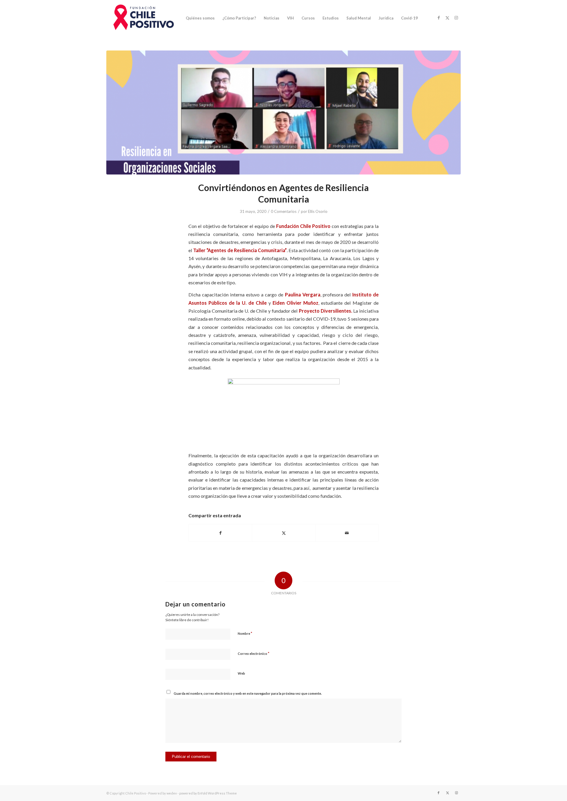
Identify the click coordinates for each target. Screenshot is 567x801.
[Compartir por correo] (346, 532)
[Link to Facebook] (438, 17)
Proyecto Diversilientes (325, 311)
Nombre (245, 633)
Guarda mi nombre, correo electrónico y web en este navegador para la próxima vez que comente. (248, 693)
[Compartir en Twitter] (283, 532)
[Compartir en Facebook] (220, 532)
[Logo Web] (142, 18)
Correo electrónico (253, 653)
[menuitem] (200, 18)
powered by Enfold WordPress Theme (208, 793)
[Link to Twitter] (447, 17)
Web (241, 673)
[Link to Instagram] (456, 17)
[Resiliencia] (283, 112)
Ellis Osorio (318, 211)
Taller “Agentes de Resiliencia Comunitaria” (240, 250)
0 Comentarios (283, 211)
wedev (172, 793)
